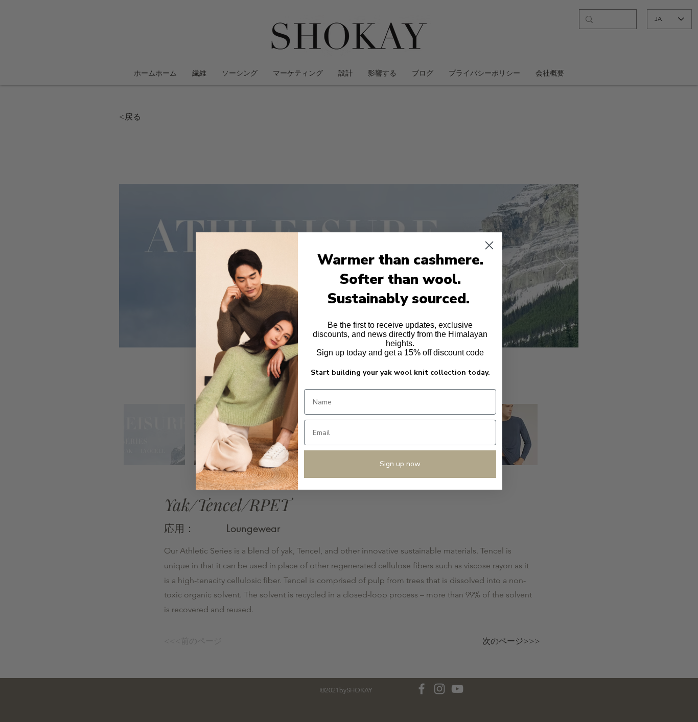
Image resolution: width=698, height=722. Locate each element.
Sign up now (400, 464)
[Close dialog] (489, 245)
